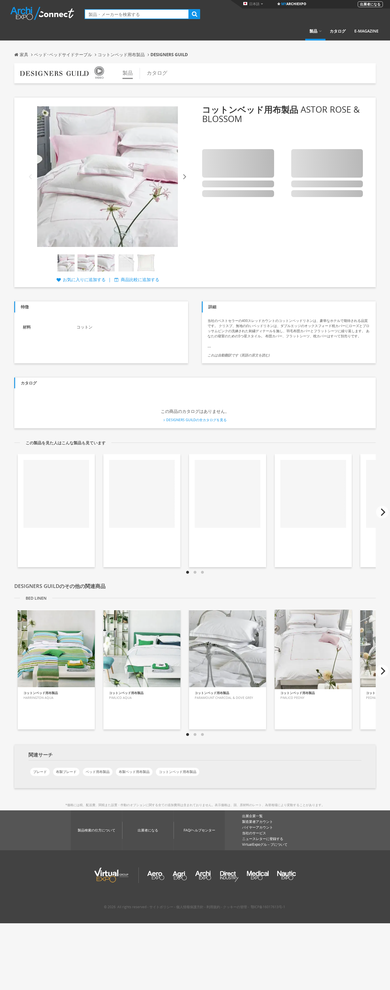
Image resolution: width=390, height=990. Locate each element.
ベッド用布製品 (98, 771)
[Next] (184, 177)
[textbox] (137, 14)
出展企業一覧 (252, 815)
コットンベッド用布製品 (177, 771)
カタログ (338, 31)
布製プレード (66, 771)
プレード (40, 771)
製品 (313, 31)
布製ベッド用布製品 (134, 771)
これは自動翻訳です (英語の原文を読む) (239, 355)
